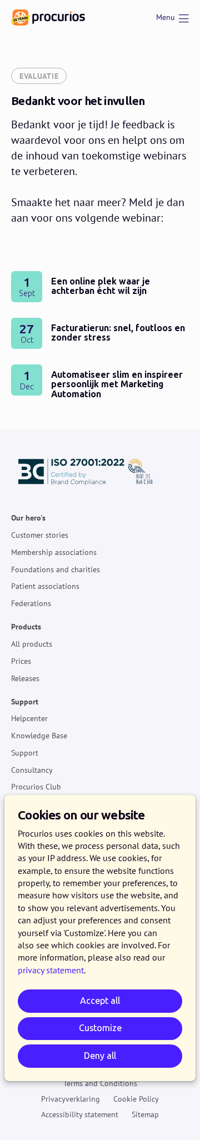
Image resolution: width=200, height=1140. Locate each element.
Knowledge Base (39, 736)
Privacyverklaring (70, 1098)
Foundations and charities (55, 569)
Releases (25, 678)
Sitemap (145, 1114)
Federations (31, 603)
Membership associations (54, 552)
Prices (21, 661)
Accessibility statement (79, 1114)
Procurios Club (36, 787)
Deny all (100, 1056)
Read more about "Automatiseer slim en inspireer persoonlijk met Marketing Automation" (100, 382)
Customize (100, 1028)
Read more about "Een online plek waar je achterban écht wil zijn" (100, 286)
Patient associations (45, 586)
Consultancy (32, 769)
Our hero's (28, 518)
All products (31, 644)
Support (24, 701)
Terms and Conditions (100, 1083)
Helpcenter (29, 718)
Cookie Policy (136, 1098)
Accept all (100, 1001)
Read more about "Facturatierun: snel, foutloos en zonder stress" (100, 333)
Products (26, 627)
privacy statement (51, 970)
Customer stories (39, 535)
